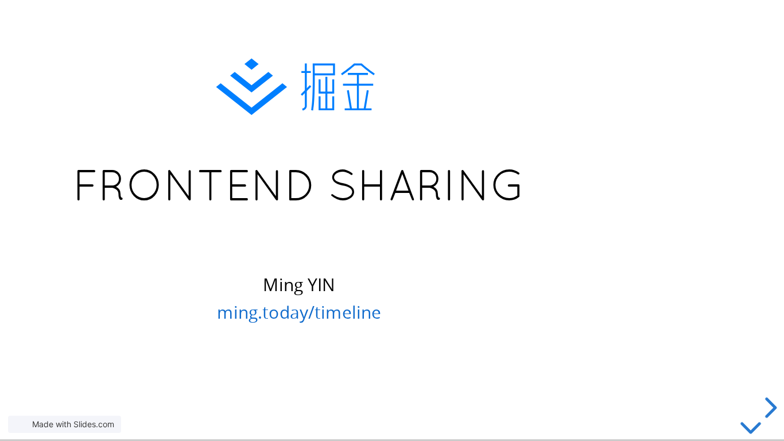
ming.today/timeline (299, 311)
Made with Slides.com (73, 424)
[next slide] (769, 407)
